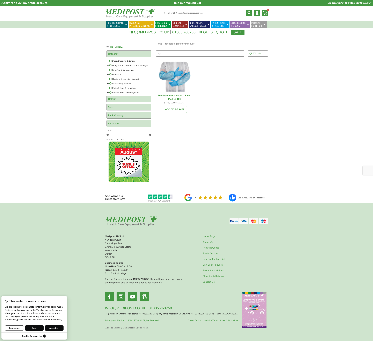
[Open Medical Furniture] (264, 24)
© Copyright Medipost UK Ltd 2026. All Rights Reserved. (132, 320)
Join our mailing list (187, 3)
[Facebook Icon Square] (109, 296)
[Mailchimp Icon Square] (144, 296)
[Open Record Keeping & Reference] (126, 24)
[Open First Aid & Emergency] (169, 24)
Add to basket (174, 109)
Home (159, 43)
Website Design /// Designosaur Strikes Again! (127, 327)
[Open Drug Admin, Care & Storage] (208, 24)
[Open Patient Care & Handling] (227, 24)
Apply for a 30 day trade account (24, 3)
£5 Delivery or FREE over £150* (350, 3)
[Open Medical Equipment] (186, 24)
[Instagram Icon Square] (121, 296)
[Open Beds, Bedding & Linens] (248, 24)
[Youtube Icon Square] (132, 296)
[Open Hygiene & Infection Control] (152, 24)
